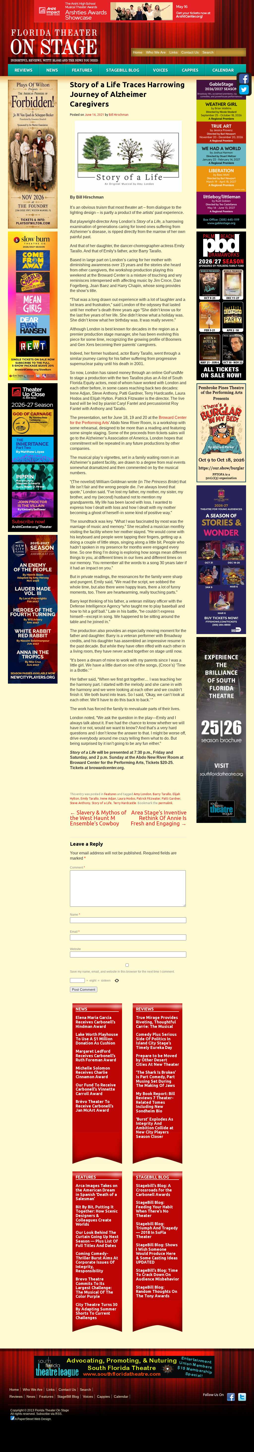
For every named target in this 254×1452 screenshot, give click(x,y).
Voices (160, 70)
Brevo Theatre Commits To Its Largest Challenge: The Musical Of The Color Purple (94, 1288)
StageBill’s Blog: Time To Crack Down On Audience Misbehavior (157, 1274)
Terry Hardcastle (124, 803)
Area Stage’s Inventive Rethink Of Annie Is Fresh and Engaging (159, 817)
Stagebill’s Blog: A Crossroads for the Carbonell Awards (154, 1189)
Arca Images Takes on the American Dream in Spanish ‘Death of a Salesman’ (96, 1192)
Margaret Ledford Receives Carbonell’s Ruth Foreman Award (96, 1055)
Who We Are (156, 52)
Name (75, 914)
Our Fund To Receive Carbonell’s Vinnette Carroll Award (96, 1089)
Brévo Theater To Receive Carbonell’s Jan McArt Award (94, 1105)
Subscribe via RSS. (49, 1414)
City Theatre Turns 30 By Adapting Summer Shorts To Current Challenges (96, 1311)
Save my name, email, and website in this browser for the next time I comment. (122, 971)
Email (75, 931)
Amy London (142, 794)
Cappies (190, 70)
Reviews (23, 70)
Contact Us (190, 52)
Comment (77, 867)
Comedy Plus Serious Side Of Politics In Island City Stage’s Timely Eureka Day (156, 1041)
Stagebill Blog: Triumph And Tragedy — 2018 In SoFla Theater (157, 1230)
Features (82, 70)
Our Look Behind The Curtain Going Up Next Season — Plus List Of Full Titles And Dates (97, 1239)
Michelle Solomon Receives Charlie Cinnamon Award (93, 1072)
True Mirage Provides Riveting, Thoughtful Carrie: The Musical (157, 1021)
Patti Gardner (171, 798)
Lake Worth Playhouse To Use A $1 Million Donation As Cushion (97, 1038)
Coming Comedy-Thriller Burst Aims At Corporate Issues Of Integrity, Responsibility (97, 1262)
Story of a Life (102, 803)
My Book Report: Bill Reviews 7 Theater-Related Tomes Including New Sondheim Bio (155, 1102)
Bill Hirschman (118, 114)
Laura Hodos (126, 798)
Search (208, 52)
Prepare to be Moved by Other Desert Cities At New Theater (157, 1060)
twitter (242, 1397)
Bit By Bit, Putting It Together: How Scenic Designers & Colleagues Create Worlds (97, 1215)
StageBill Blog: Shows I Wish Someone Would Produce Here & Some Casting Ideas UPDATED (157, 1253)
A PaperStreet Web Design (32, 1419)
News (52, 70)
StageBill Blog (122, 70)
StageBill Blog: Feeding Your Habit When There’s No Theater (154, 1209)
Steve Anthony (80, 803)
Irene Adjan (108, 798)
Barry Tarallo (162, 794)
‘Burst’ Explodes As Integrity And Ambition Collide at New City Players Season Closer (154, 1128)
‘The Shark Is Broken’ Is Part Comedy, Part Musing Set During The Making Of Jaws (156, 1079)
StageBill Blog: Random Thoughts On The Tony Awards (156, 1291)
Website (75, 949)
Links (173, 52)
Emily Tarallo (90, 798)
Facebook (231, 1397)
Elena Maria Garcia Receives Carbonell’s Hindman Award (95, 1021)
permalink (165, 803)
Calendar (223, 70)
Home (137, 52)
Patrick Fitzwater (148, 798)
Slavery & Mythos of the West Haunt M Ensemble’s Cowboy (98, 817)
